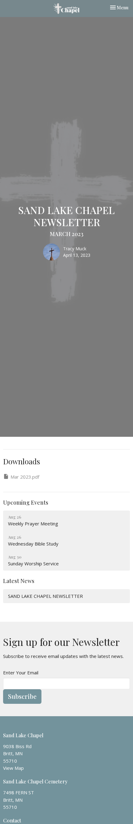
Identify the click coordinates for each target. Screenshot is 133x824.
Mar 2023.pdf (25, 477)
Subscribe (22, 696)
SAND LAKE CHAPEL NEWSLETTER (45, 596)
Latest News (18, 581)
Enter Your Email (20, 672)
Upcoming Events (25, 502)
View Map (13, 768)
